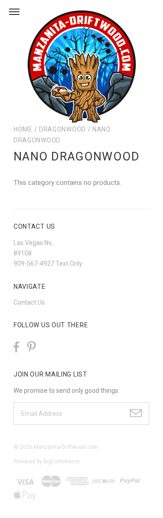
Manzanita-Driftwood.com (66, 447)
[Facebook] (16, 347)
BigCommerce (61, 461)
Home (23, 129)
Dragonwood (62, 129)
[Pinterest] (31, 345)
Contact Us (29, 302)
